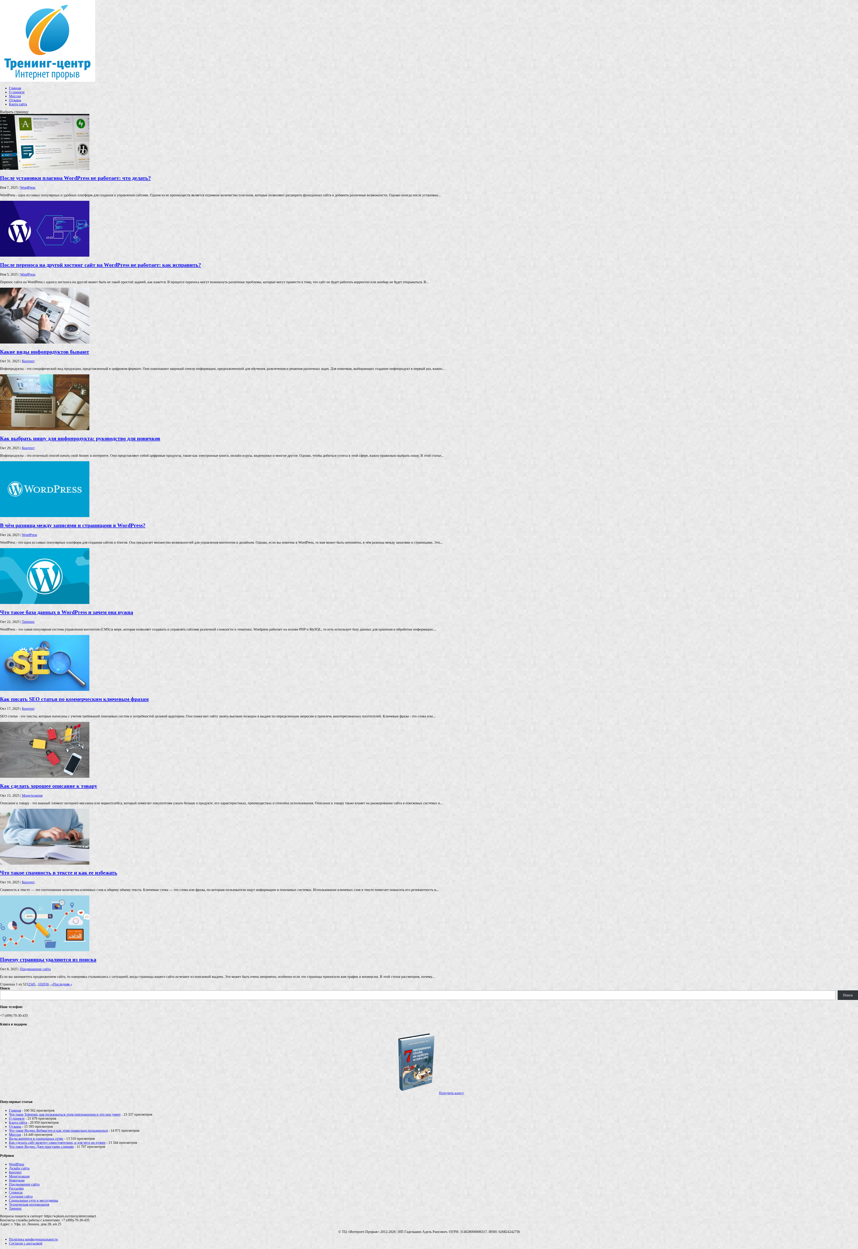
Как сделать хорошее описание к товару (48, 786)
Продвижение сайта (35, 969)
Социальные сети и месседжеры (33, 1200)
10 (40, 984)
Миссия (15, 96)
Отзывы (15, 100)
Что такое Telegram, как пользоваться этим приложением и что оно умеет (65, 1114)
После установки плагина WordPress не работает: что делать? (75, 178)
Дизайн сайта (19, 1168)
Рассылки (16, 1188)
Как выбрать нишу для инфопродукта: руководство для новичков (80, 438)
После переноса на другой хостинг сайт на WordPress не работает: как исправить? (100, 265)
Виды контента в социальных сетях (36, 1138)
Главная (15, 88)
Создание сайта (21, 1196)
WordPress (27, 187)
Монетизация (32, 795)
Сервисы (16, 1192)
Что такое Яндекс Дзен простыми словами (41, 1146)
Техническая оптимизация (29, 1204)
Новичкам (17, 1180)
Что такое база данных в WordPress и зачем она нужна (66, 612)
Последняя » (62, 984)
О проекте (17, 92)
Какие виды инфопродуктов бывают (44, 352)
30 (47, 984)
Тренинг (28, 622)
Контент (28, 361)
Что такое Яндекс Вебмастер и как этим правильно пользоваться (58, 1130)
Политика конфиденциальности (33, 1239)
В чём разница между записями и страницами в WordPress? (72, 525)
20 (43, 984)
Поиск (5, 988)
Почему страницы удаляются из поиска (48, 959)
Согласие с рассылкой (25, 1243)
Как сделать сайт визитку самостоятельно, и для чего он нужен (57, 1142)
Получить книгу (451, 1093)
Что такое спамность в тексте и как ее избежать (58, 873)
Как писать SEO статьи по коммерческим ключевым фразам (74, 699)
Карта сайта (18, 104)
